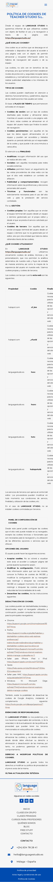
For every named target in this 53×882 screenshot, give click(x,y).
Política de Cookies (26, 879)
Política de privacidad (26, 870)
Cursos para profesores (26, 819)
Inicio (26, 809)
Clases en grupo (26, 812)
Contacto (27, 833)
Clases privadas (26, 816)
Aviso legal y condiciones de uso (26, 875)
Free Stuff (26, 830)
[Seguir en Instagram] (26, 801)
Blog (26, 826)
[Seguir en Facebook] (22, 801)
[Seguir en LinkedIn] (31, 801)
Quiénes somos (26, 823)
